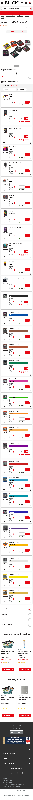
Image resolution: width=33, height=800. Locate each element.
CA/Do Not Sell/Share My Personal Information (13, 784)
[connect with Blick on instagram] (17, 774)
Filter (21, 89)
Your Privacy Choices (7, 782)
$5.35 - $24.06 (22, 703)
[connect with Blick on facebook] (5, 774)
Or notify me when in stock (25, 122)
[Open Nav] (2, 3)
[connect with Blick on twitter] (11, 774)
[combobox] (9, 89)
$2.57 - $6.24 (21, 657)
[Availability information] (20, 121)
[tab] (16, 76)
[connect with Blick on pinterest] (22, 774)
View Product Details (28, 27)
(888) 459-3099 (17, 728)
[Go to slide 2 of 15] (15, 66)
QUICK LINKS (7, 749)
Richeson (2, 23)
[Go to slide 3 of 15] (16, 66)
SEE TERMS (23, 13)
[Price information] (14, 102)
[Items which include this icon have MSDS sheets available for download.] (30, 106)
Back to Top (15, 732)
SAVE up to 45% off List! (16, 31)
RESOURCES (6, 758)
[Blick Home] (12, 3)
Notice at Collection (7, 780)
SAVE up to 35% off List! (23, 659)
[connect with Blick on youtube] (28, 774)
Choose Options (8, 669)
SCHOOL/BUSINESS (8, 763)
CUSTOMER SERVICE (9, 754)
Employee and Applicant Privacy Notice (11, 786)
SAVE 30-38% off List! (6, 659)
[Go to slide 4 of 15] (17, 66)
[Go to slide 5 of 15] (18, 66)
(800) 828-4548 (17, 725)
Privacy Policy (6, 778)
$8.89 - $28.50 (5, 657)
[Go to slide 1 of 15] (14, 66)
